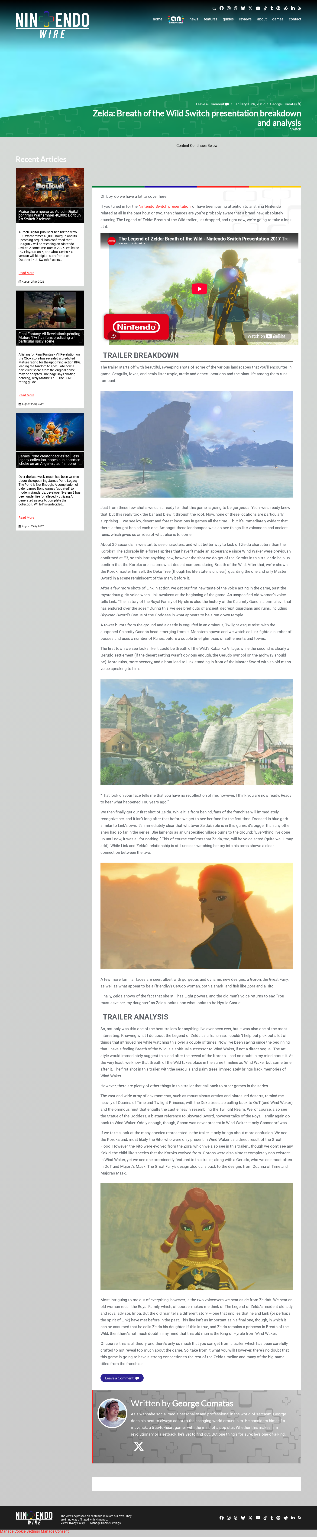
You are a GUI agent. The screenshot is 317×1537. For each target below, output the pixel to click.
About (262, 19)
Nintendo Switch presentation (165, 206)
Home (157, 19)
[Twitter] (250, 8)
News (194, 19)
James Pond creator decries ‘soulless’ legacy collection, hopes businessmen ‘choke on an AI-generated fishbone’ (49, 460)
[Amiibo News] (176, 19)
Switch (295, 129)
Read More (26, 273)
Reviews (245, 19)
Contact (295, 19)
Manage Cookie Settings (105, 1523)
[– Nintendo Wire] (52, 26)
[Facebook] (222, 8)
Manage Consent (55, 1531)
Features (210, 19)
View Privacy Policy (73, 1523)
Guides (228, 19)
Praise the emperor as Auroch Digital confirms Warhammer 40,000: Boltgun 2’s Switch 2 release (50, 215)
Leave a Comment (210, 104)
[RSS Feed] (299, 8)
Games (277, 19)
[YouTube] (258, 8)
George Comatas (283, 104)
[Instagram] (229, 8)
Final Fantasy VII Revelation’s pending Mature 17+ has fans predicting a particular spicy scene (49, 337)
